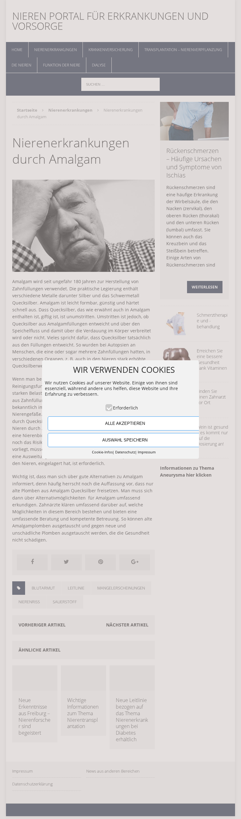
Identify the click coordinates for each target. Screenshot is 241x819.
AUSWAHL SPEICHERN (124, 440)
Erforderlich (125, 408)
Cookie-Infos (102, 452)
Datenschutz (125, 452)
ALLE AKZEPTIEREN (125, 423)
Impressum (147, 452)
